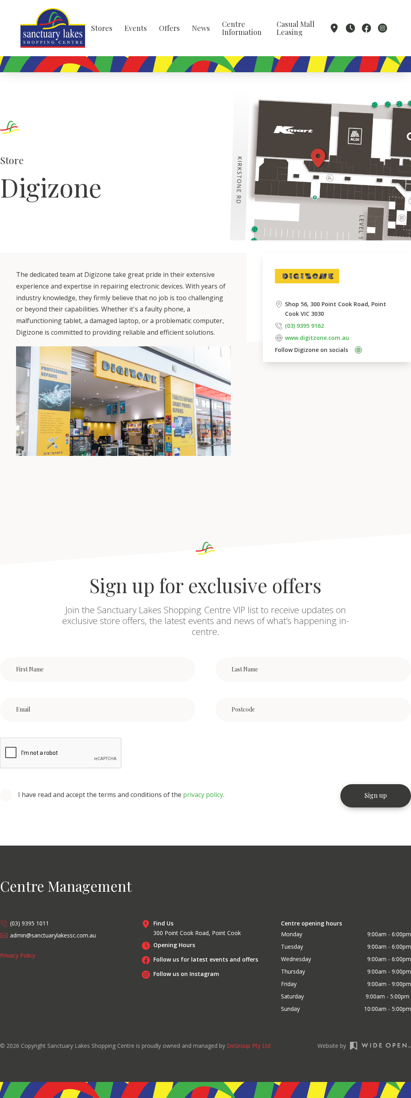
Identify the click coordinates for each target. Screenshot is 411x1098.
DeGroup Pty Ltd (249, 1045)
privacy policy (203, 794)
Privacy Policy (17, 955)
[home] (52, 28)
